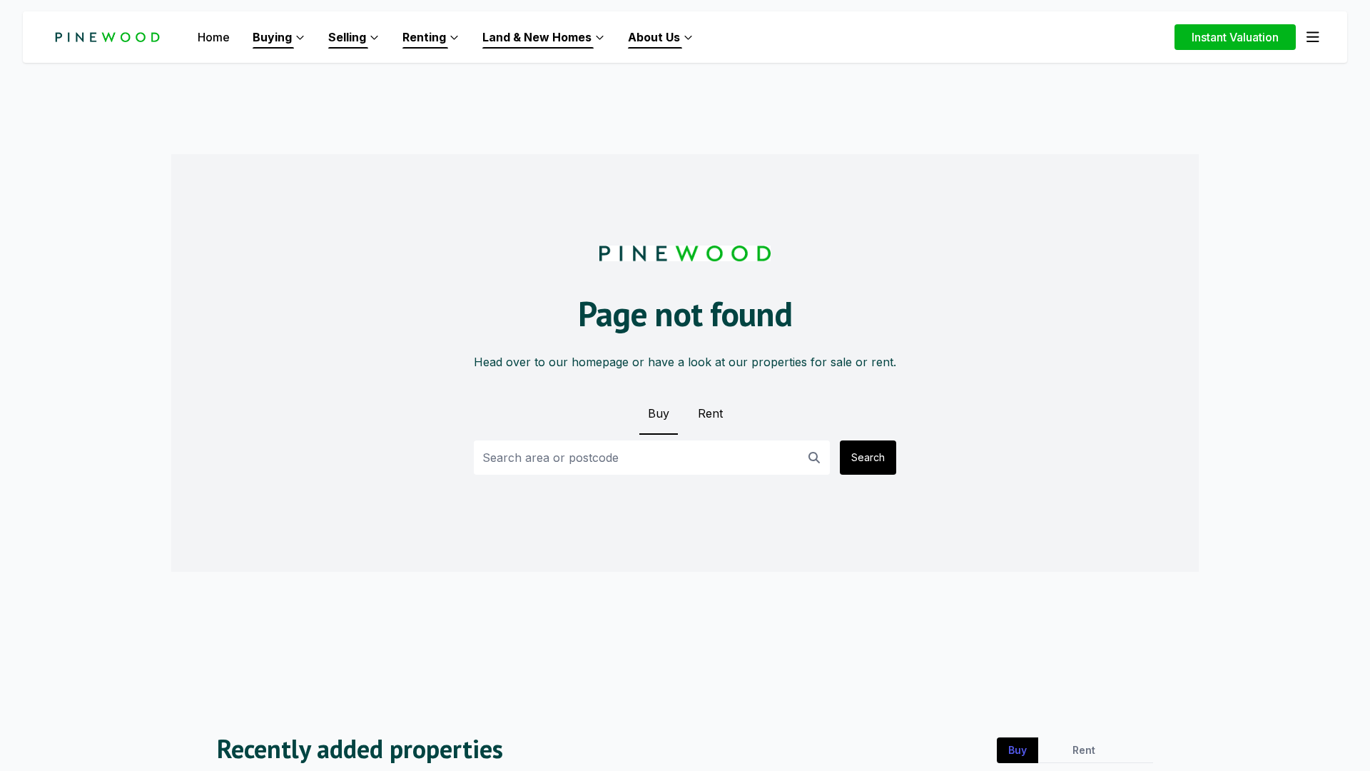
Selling (347, 37)
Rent (710, 413)
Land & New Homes (537, 37)
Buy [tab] (1017, 750)
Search (868, 457)
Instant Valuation (1235, 37)
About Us (654, 37)
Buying (272, 37)
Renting (424, 37)
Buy (658, 413)
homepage (600, 362)
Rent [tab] (1083, 750)
